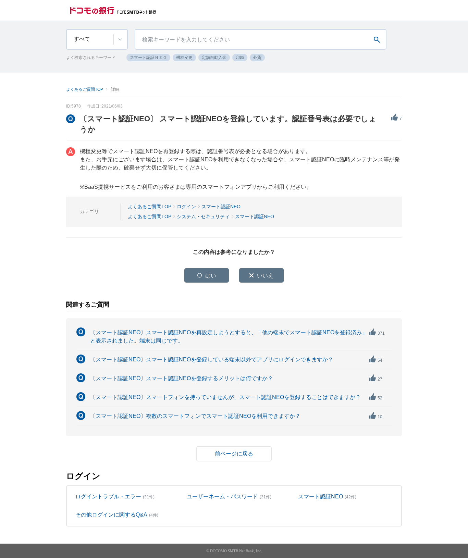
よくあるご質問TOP (84, 89)
